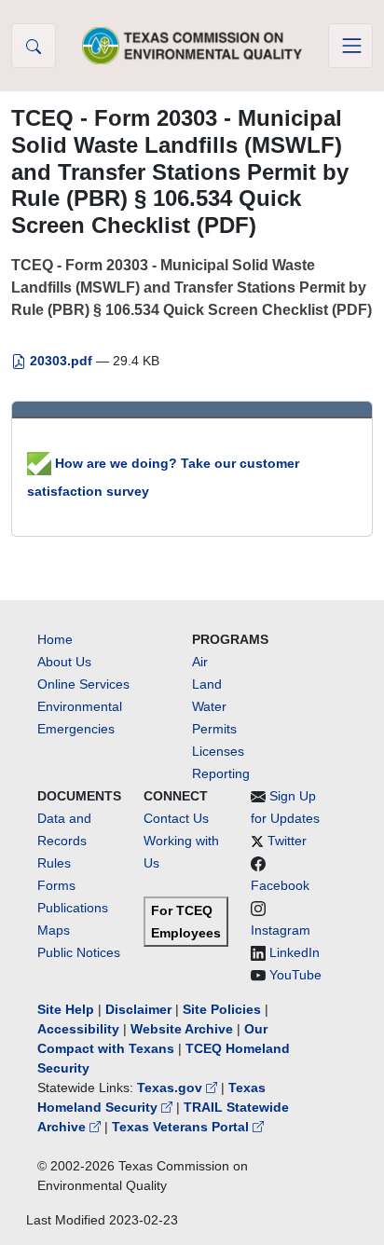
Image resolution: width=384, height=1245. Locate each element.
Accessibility (80, 1028)
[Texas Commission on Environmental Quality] (192, 45)
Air (200, 661)
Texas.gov (171, 1087)
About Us (64, 661)
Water (209, 706)
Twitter (287, 840)
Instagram (280, 930)
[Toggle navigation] (350, 45)
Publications (72, 907)
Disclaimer (138, 1009)
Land (207, 684)
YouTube (295, 974)
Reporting (221, 773)
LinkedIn (294, 952)
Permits (214, 728)
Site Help (65, 1009)
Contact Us (176, 818)
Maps (53, 930)
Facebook (280, 885)
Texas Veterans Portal (182, 1126)
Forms (56, 885)
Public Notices (78, 952)
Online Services (83, 684)
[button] (33, 45)
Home (55, 639)
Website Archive (181, 1028)
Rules (54, 862)
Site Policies (222, 1009)
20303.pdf (61, 360)
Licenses (218, 751)
